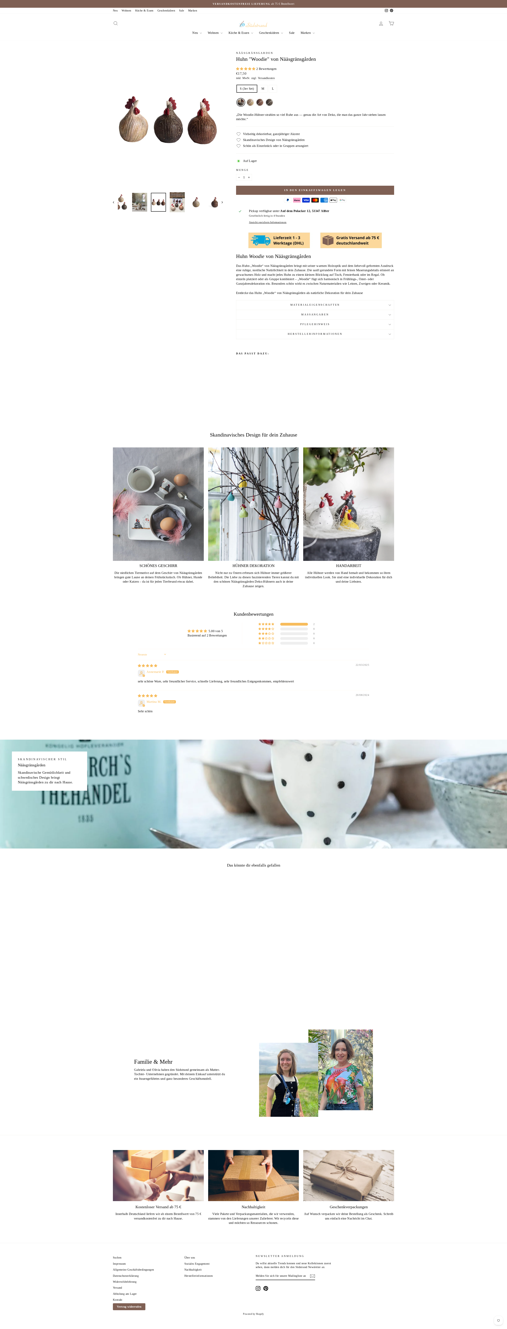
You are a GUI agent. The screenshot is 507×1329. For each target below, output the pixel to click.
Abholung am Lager (125, 1293)
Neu (115, 10)
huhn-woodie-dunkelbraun (269, 102)
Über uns (189, 1257)
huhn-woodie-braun (260, 102)
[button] (246, 68)
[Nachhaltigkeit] (253, 1175)
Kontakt (117, 1299)
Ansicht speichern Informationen (267, 222)
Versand (117, 1287)
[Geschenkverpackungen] (348, 1175)
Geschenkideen (166, 10)
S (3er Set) (247, 88)
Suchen (117, 1257)
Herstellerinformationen (315, 334)
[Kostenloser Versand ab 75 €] (158, 1175)
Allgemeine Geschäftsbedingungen (133, 1269)
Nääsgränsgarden (254, 53)
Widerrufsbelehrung (124, 1281)
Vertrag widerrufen (129, 1306)
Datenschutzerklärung (126, 1275)
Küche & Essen (144, 10)
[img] (147, 665)
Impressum (119, 1263)
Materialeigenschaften (315, 304)
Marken (192, 10)
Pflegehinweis (315, 324)
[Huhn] (239, 390)
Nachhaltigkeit (193, 1269)
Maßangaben (315, 314)
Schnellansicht (146, 973)
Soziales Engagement (197, 1263)
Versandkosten (266, 78)
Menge (242, 170)
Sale (181, 10)
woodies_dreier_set (241, 102)
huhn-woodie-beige (250, 102)
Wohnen (126, 10)
